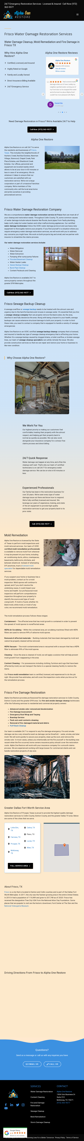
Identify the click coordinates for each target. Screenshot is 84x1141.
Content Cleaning (38, 1097)
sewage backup (29, 309)
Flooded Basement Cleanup (21, 259)
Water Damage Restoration (42, 1091)
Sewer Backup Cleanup (19, 265)
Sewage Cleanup (37, 1111)
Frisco (7, 892)
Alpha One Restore (62, 60)
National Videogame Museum (16, 906)
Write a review (60, 71)
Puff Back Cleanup (18, 726)
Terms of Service (72, 1138)
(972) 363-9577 (63, 1103)
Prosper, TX (15, 844)
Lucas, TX (31, 841)
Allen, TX (30, 848)
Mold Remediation (38, 1117)
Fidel (57, 103)
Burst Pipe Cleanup (17, 268)
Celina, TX (31, 827)
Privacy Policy (60, 1138)
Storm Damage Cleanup (40, 1122)
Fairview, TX (15, 837)
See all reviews (60, 68)
